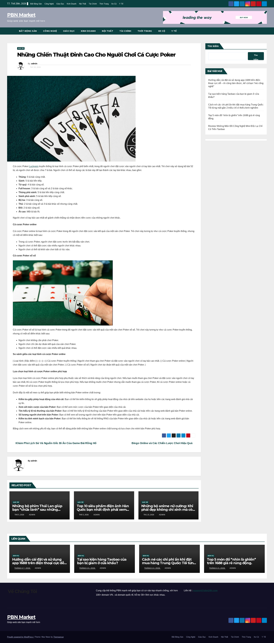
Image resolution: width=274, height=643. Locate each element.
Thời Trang (104, 4)
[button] (265, 31)
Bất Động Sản (36, 4)
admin (34, 63)
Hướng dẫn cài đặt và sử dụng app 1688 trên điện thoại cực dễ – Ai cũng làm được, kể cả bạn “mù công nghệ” (236, 83)
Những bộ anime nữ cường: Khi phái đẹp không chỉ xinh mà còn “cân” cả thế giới (168, 509)
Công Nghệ (49, 4)
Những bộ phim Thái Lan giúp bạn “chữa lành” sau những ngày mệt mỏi (37, 509)
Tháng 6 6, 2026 (87, 568)
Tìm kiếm (213, 46)
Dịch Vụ (16, 555)
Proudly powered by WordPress (20, 637)
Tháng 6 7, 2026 (22, 568)
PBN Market (21, 15)
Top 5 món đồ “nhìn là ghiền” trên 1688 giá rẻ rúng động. (231, 561)
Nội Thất (82, 4)
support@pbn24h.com (205, 590)
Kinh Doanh (71, 4)
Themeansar (58, 637)
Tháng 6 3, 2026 (217, 568)
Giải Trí (21, 48)
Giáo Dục (60, 4)
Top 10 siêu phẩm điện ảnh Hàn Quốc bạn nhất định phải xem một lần (103, 509)
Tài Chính (93, 4)
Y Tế (121, 4)
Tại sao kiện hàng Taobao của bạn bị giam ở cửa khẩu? (101, 561)
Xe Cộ (113, 4)
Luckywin (34, 166)
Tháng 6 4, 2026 (152, 568)
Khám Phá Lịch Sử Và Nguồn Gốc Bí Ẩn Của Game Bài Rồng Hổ (55, 443)
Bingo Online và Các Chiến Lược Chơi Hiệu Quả (162, 443)
